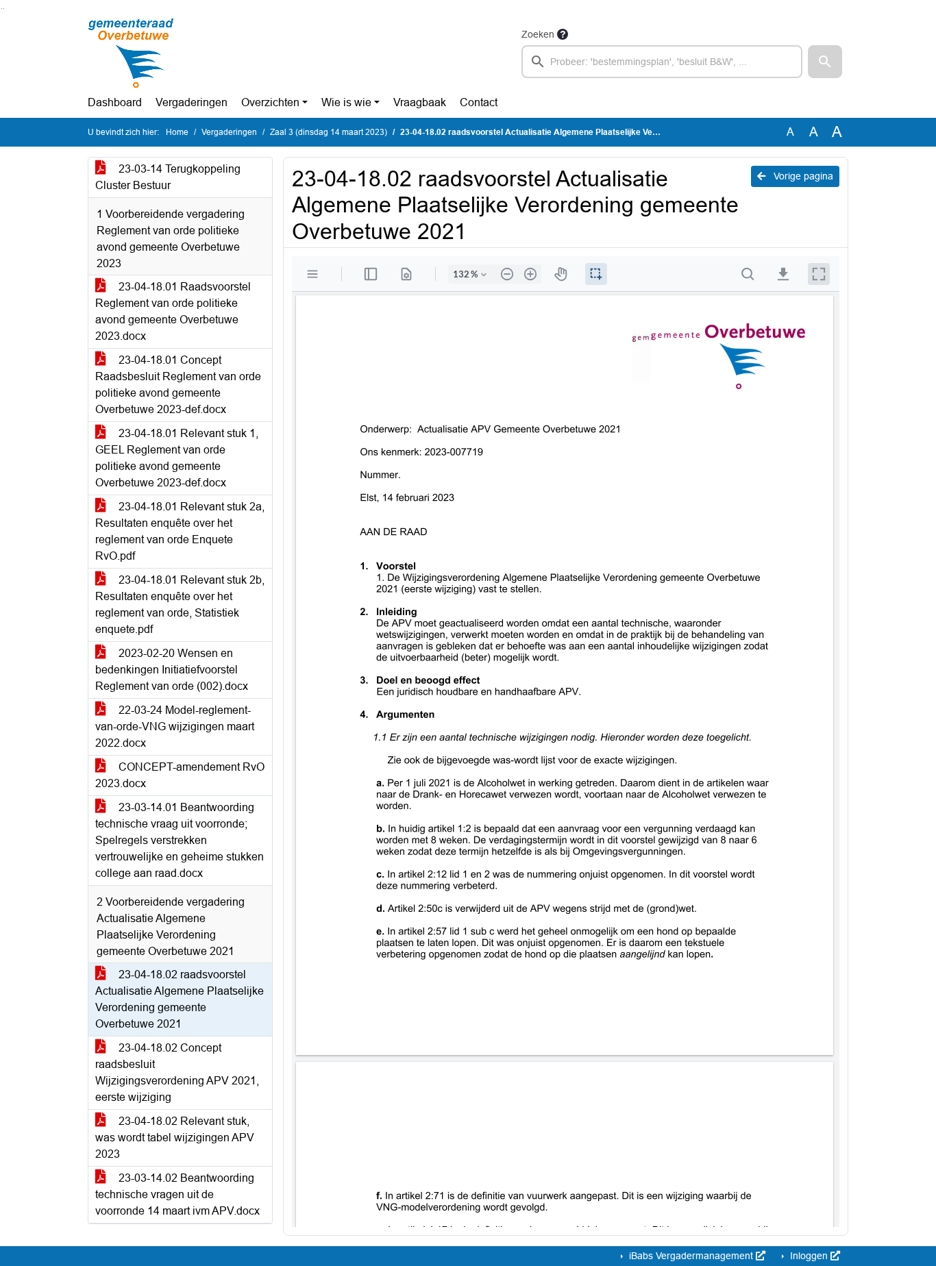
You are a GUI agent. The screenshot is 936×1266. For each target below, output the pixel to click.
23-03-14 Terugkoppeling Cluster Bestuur (168, 177)
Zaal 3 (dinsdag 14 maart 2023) (328, 132)
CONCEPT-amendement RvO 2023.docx (179, 775)
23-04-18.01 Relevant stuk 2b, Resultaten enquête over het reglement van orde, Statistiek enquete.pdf (179, 604)
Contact (478, 102)
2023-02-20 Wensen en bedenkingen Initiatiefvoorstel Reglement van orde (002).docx (171, 669)
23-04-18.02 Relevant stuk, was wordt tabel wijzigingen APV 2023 (174, 1137)
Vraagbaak (419, 102)
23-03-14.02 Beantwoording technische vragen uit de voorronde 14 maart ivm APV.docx (177, 1194)
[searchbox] (661, 61)
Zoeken (537, 34)
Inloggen (808, 1255)
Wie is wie (346, 102)
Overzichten (270, 102)
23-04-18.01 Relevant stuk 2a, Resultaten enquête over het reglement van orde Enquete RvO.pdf (179, 531)
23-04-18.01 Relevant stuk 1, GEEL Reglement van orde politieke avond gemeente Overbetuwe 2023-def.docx (176, 457)
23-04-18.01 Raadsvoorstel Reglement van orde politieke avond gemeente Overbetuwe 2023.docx (173, 311)
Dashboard (115, 102)
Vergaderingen (191, 102)
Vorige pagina (802, 176)
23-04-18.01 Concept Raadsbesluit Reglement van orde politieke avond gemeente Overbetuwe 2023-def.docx (178, 384)
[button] (825, 61)
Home (177, 132)
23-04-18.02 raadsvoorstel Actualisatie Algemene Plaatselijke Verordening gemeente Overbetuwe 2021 (179, 999)
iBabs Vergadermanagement (691, 1255)
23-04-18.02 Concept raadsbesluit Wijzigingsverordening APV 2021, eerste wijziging (177, 1072)
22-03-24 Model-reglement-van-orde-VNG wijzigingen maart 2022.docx (174, 726)
